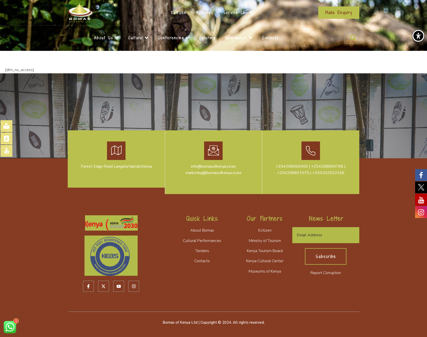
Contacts (270, 37)
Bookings (204, 12)
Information (236, 37)
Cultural (135, 37)
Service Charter (239, 12)
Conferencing (171, 37)
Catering (207, 37)
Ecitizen (179, 12)
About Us (103, 37)
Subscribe (326, 256)
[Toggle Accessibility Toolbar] (418, 36)
